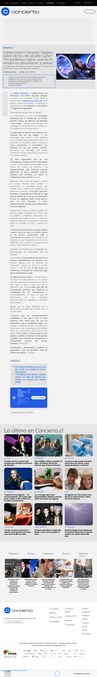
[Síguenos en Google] (61, 11)
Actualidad (54, 621)
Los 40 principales (36, 651)
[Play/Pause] (57, 673)
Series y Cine (56, 617)
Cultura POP (70, 616)
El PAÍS (27, 651)
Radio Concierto (20, 93)
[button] (13, 670)
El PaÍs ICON (52, 659)
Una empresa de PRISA (10, 652)
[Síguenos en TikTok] (79, 11)
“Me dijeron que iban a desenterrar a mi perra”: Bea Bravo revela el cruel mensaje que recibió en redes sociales (83, 584)
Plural (44, 659)
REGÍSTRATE (87, 3)
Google (84, 608)
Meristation (77, 659)
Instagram (85, 612)
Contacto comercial (13, 622)
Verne (70, 653)
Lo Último (24, 3)
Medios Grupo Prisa (10, 657)
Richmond (25, 659)
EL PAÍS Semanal (65, 653)
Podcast (68, 620)
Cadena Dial (76, 653)
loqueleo (68, 659)
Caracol (82, 651)
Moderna (35, 659)
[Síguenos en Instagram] (64, 11)
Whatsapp (85, 633)
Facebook (85, 615)
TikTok (84, 630)
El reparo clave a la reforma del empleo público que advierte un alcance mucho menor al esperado (66, 583)
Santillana (45, 651)
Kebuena (83, 653)
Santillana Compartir (55, 651)
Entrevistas (50, 3)
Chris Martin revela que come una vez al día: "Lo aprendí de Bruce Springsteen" (30, 369)
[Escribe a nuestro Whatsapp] (82, 11)
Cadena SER (63, 651)
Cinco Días (52, 653)
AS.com (69, 651)
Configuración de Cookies (68, 643)
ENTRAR (77, 3)
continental (59, 653)
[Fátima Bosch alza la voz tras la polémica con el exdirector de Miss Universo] (31, 568)
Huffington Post (29, 653)
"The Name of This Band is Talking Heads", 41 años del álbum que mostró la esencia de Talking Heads (30, 378)
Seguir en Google (38, 398)
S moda (60, 659)
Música (53, 612)
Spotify (84, 626)
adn (76, 651)
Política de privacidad (35, 643)
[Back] (46, 673)
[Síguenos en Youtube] (73, 11)
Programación (15, 3)
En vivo (6, 3)
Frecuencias (61, 3)
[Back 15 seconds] (51, 673)
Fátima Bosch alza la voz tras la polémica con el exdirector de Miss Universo (31, 583)
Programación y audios (81, 674)
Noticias (31, 3)
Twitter (84, 619)
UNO (39, 653)
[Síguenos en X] (70, 11)
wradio (45, 653)
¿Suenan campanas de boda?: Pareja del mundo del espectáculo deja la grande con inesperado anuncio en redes (48, 584)
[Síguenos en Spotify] (76, 11)
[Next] (67, 673)
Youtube (85, 623)
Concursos (39, 3)
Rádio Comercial (86, 659)
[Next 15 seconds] (62, 673)
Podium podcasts (25, 656)
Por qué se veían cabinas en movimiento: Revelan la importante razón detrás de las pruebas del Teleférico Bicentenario (13, 586)
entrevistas (15, 361)
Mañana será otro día (32, 100)
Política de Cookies (50, 643)
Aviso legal (23, 643)
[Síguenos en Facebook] (67, 11)
